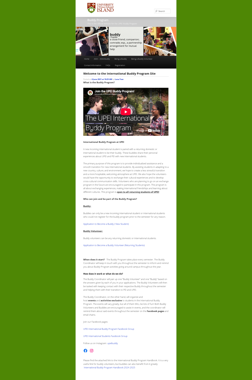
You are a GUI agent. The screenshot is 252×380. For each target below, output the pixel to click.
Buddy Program (97, 20)
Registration (120, 65)
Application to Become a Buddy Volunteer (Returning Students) (114, 245)
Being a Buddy (120, 59)
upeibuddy (112, 343)
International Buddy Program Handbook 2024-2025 (109, 367)
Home (86, 59)
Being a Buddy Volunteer (141, 59)
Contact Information (92, 65)
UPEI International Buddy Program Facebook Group (108, 328)
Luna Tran (119, 79)
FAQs (108, 65)
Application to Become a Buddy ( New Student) (106, 223)
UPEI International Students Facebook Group (105, 336)
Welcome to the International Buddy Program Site (119, 74)
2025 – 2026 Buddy (102, 59)
